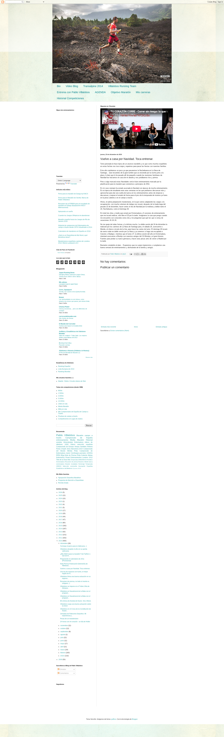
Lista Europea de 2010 (66, 369)
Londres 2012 (87, 457)
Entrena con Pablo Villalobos (73, 92)
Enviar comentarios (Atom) (119, 331)
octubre (63, 628)
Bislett (61, 297)
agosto (63, 634)
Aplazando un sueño (65, 211)
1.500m (61, 393)
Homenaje (81, 464)
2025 (61, 495)
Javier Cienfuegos (72, 453)
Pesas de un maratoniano (69, 619)
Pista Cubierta (82, 455)
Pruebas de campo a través (68, 416)
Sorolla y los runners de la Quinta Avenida (72, 291)
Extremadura (78, 442)
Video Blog (72, 86)
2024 (61, 498)
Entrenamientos (76, 457)
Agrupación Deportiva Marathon (69, 478)
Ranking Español (64, 366)
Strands (67, 464)
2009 (61, 659)
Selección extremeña (70, 466)
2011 (61, 538)
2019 (61, 513)
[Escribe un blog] (137, 254)
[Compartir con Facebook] (142, 254)
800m (60, 391)
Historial (89, 440)
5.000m (61, 398)
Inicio (136, 327)
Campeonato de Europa (65, 447)
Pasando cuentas (64, 345)
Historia (90, 447)
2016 (61, 523)
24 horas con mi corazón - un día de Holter (75, 622)
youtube (59, 442)
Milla (69, 459)
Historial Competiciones (70, 98)
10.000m (61, 401)
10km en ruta (62, 404)
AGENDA (100, 92)
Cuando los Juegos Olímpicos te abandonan (74, 215)
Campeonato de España (79, 438)
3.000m (61, 396)
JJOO (66, 444)
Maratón (79, 435)
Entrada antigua (161, 327)
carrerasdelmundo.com (67, 316)
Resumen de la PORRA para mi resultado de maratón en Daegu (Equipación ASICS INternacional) (74, 205)
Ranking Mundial (64, 372)
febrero (63, 653)
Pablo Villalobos (61, 252)
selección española (85, 444)
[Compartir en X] (140, 254)
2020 (61, 510)
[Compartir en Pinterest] (145, 254)
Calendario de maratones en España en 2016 (74, 231)
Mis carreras (143, 92)
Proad (67, 457)
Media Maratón (63, 406)
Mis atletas (63, 282)
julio (62, 637)
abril (62, 647)
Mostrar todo (89, 357)
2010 (61, 541)
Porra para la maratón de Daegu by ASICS (73, 194)
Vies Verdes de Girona (66, 318)
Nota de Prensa (70, 455)
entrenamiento (62, 440)
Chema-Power (64, 307)
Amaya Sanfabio (80, 447)
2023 (61, 501)
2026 (61, 492)
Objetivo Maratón (121, 92)
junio (62, 641)
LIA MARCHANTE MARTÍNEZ (68, 284)
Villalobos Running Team (122, 86)
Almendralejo (68, 442)
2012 (61, 535)
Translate (73, 184)
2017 (61, 519)
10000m (90, 453)
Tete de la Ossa (61, 460)
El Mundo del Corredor (67, 324)
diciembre (64, 543)
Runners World (83, 462)
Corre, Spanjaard (65, 290)
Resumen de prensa (71, 462)
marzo (62, 650)
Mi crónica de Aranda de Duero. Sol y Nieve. (75, 601)
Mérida (69, 451)
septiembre (64, 631)
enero (62, 656)
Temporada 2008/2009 (78, 459)
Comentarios (64, 673)
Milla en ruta (62, 409)
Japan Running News (67, 273)
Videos (72, 444)
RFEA (58, 455)
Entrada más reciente (108, 327)
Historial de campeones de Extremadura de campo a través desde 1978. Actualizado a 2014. (75, 226)
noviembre (64, 625)
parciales (83, 453)
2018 (61, 517)
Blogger (134, 719)
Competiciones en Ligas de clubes (70, 419)
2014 (61, 529)
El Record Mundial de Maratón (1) (69, 352)
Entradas (62, 669)
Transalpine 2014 (93, 86)
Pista (76, 451)
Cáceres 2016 (77, 468)
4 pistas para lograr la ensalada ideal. (70, 326)
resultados (74, 464)
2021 (61, 507)
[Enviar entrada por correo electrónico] (130, 254)
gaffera (113, 719)
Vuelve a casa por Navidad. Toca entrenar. (75, 569)
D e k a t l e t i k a (65, 343)
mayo (62, 644)
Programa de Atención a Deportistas (71, 480)
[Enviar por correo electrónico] (135, 254)
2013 (61, 532)
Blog (62, 455)
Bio (59, 86)
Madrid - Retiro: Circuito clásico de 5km (72, 381)
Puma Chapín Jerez (63, 449)
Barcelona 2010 (77, 449)
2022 (61, 504)
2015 (61, 526)
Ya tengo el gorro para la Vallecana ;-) (73, 546)
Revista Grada (63, 483)
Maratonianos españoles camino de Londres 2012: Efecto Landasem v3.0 (74, 242)
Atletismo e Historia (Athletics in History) (74, 351)
